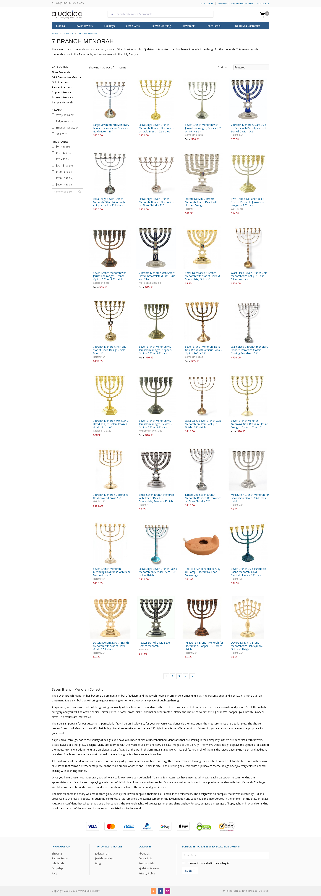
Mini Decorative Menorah (67, 77)
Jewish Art (189, 26)
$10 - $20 (63, 153)
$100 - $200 (65, 172)
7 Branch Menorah (88, 33)
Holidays (109, 26)
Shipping (222, 3)
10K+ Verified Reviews (242, 3)
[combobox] (160, 14)
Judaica (61, 134)
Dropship (57, 868)
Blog (98, 863)
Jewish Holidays (104, 858)
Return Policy (60, 858)
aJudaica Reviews (149, 868)
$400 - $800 (64, 184)
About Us (144, 853)
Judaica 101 (102, 853)
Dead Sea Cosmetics (247, 26)
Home (55, 33)
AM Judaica (64, 121)
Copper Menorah (62, 92)
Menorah (68, 33)
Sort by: (222, 67)
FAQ (54, 873)
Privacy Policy (147, 873)
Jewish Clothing (161, 26)
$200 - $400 (64, 178)
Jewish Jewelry (84, 26)
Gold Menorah (60, 82)
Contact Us (263, 3)
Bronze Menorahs (63, 97)
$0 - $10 (63, 146)
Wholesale (58, 863)
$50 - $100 (64, 165)
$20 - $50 (63, 159)
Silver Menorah (61, 72)
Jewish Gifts (132, 26)
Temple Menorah (62, 102)
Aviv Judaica (65, 115)
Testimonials (146, 863)
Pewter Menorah (62, 87)
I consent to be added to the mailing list (208, 863)
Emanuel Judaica (67, 127)
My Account (207, 3)
